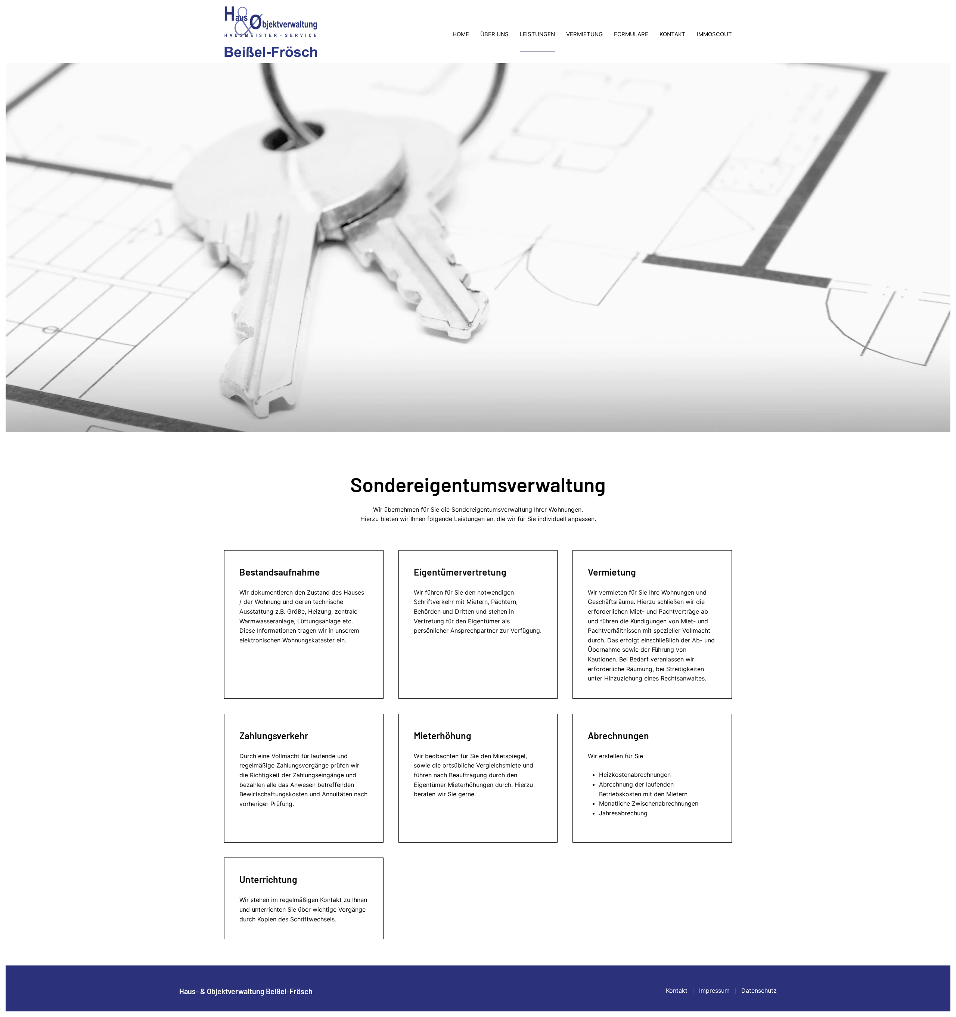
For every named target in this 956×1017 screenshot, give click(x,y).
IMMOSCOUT (714, 34)
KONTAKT (672, 34)
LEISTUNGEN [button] (537, 34)
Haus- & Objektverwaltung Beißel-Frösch (246, 991)
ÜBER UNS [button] (494, 34)
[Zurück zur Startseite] (270, 34)
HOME (461, 34)
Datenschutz (759, 990)
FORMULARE (631, 34)
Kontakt (676, 990)
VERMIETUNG (584, 34)
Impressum (714, 990)
